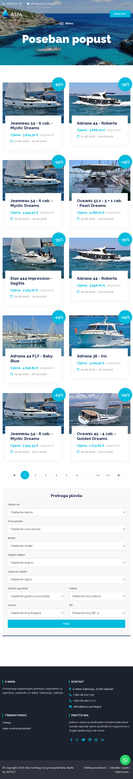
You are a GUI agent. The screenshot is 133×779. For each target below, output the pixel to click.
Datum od (14, 504)
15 (108, 475)
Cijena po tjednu (17, 571)
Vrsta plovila (15, 521)
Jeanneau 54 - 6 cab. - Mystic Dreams (31, 125)
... (87, 475)
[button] (66, 23)
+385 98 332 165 (14, 3)
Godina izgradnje (18, 588)
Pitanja (7, 722)
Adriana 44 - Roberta (97, 123)
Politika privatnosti (95, 767)
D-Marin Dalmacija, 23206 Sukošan (92, 689)
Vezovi (12, 605)
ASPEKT (11, 771)
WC (71, 605)
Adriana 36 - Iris (92, 356)
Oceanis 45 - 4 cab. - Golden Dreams (96, 436)
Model (11, 538)
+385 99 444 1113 (84, 700)
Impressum (122, 771)
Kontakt (120, 13)
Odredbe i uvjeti (119, 767)
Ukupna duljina (16, 554)
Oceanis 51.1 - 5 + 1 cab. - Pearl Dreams (99, 203)
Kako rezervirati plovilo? (17, 728)
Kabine (73, 588)
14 (97, 475)
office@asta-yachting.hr (43, 3)
